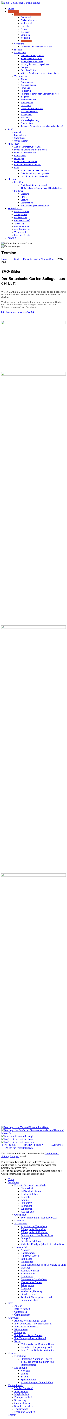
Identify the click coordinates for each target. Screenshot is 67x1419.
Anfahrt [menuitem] (18, 1306)
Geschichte (19, 44)
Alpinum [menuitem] (25, 1250)
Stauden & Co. (27, 123)
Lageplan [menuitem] (19, 1220)
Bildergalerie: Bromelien (31, 58)
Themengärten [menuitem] (21, 1247)
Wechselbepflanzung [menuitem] (31, 1291)
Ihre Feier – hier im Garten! (25, 161)
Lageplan (18, 50)
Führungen (19, 159)
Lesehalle (25, 26)
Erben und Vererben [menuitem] (24, 1411)
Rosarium (25, 117)
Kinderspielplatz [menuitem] (29, 1194)
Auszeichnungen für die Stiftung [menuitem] (37, 1382)
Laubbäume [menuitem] (27, 1276)
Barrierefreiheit (20, 135)
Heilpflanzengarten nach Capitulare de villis (40, 94)
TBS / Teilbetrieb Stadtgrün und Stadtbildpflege (41, 188)
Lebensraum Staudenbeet (32, 108)
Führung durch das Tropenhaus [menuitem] (37, 1235)
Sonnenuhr (25, 35)
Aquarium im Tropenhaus (32, 55)
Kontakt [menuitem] (12, 1414)
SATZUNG (57, 1145)
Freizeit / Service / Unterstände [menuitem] (30, 1185)
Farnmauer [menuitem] (26, 1258)
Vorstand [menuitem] (25, 1370)
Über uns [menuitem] (12, 1353)
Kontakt (12, 238)
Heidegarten (26, 91)
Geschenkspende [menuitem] (23, 1403)
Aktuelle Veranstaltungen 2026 (28, 147)
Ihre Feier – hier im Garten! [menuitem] (28, 1335)
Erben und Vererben (22, 235)
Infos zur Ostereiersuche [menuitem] (26, 1326)
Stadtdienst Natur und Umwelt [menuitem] (36, 1359)
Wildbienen (25, 38)
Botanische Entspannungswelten (35, 173)
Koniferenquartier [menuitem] (30, 1270)
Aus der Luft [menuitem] (27, 1211)
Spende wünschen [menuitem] (23, 1406)
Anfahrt (17, 132)
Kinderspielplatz (28, 23)
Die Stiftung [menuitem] (20, 1367)
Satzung (24, 200)
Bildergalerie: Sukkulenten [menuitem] (34, 1232)
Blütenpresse (20, 156)
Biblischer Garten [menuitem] (30, 1255)
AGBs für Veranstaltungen (19, 1148)
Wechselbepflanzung (30, 120)
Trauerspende (20, 232)
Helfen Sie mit (15, 208)
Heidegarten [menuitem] (27, 1261)
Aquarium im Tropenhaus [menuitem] (34, 1226)
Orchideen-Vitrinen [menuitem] (31, 1241)
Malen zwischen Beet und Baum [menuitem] (37, 1344)
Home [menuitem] (11, 1179)
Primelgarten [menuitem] (27, 1285)
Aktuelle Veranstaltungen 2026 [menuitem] (30, 1320)
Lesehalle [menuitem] (26, 1197)
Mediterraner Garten (29, 111)
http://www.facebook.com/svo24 (17, 312)
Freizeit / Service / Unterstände (27, 14)
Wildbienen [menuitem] (27, 1208)
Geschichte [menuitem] (20, 1214)
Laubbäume (26, 106)
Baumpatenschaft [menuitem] (23, 1397)
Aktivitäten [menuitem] (13, 1317)
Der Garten (13, 11)
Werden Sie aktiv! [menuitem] (23, 1388)
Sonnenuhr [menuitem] (26, 1205)
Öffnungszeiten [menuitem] (22, 1314)
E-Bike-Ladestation (29, 20)
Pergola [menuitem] (25, 1200)
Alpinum (24, 79)
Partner (24, 197)
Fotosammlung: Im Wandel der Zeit (36, 47)
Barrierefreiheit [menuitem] (22, 1308)
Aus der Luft (26, 41)
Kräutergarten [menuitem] (28, 1273)
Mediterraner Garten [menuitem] (31, 1282)
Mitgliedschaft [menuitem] (21, 1394)
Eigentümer (19, 182)
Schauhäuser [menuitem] (20, 1223)
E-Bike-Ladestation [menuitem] (31, 1191)
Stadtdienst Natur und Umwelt (34, 185)
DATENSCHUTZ (33, 1145)
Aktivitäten (13, 143)
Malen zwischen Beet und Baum (35, 170)
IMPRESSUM (8, 1145)
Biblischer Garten (28, 85)
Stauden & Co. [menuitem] (28, 1294)
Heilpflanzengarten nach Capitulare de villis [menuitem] (43, 1264)
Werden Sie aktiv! (21, 211)
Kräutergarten (27, 103)
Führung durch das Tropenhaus (35, 64)
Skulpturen (25, 32)
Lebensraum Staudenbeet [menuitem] (34, 1279)
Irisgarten (25, 97)
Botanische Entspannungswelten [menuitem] (37, 1347)
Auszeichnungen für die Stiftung (35, 206)
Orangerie (25, 67)
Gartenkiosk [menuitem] (27, 1188)
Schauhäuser (20, 53)
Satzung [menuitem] (25, 1376)
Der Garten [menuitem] (13, 1182)
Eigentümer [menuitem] (20, 1356)
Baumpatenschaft (22, 220)
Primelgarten (26, 114)
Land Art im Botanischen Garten (35, 176)
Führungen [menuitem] (20, 1332)
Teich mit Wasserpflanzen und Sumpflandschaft (42, 126)
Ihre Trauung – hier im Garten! (27, 164)
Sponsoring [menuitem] (20, 1400)
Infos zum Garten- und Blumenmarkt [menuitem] (33, 1323)
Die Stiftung (19, 191)
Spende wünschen (22, 229)
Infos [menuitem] (10, 1303)
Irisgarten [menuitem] (25, 1267)
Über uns (12, 179)
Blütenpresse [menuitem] (20, 1329)
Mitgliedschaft (20, 217)
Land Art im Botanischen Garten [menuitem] (37, 1350)
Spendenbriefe (27, 203)
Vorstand (25, 194)
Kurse (16, 167)
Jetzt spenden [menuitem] (21, 1391)
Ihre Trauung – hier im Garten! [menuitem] (30, 1338)
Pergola (24, 29)
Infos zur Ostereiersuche (25, 153)
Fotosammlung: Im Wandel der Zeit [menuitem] (39, 1217)
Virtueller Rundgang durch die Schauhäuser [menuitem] (43, 1244)
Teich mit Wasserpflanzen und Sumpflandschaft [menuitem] (36, 1298)
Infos (10, 129)
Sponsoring (19, 223)
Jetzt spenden (20, 214)
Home (11, 8)
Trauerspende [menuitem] (21, 1409)
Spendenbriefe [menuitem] (28, 1379)
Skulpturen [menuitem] (26, 1202)
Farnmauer (25, 88)
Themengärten (20, 76)
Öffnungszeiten (21, 141)
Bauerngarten (27, 82)
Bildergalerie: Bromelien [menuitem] (33, 1229)
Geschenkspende (21, 226)
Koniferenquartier (28, 100)
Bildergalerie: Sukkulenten (32, 61)
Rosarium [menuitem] (26, 1288)
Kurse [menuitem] (17, 1341)
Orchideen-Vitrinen (29, 70)
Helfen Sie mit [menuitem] (15, 1385)
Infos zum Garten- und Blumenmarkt (30, 150)
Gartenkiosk (26, 17)
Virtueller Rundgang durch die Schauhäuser (40, 73)
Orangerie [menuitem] (26, 1238)
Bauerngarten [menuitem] (28, 1253)
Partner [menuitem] (24, 1373)
